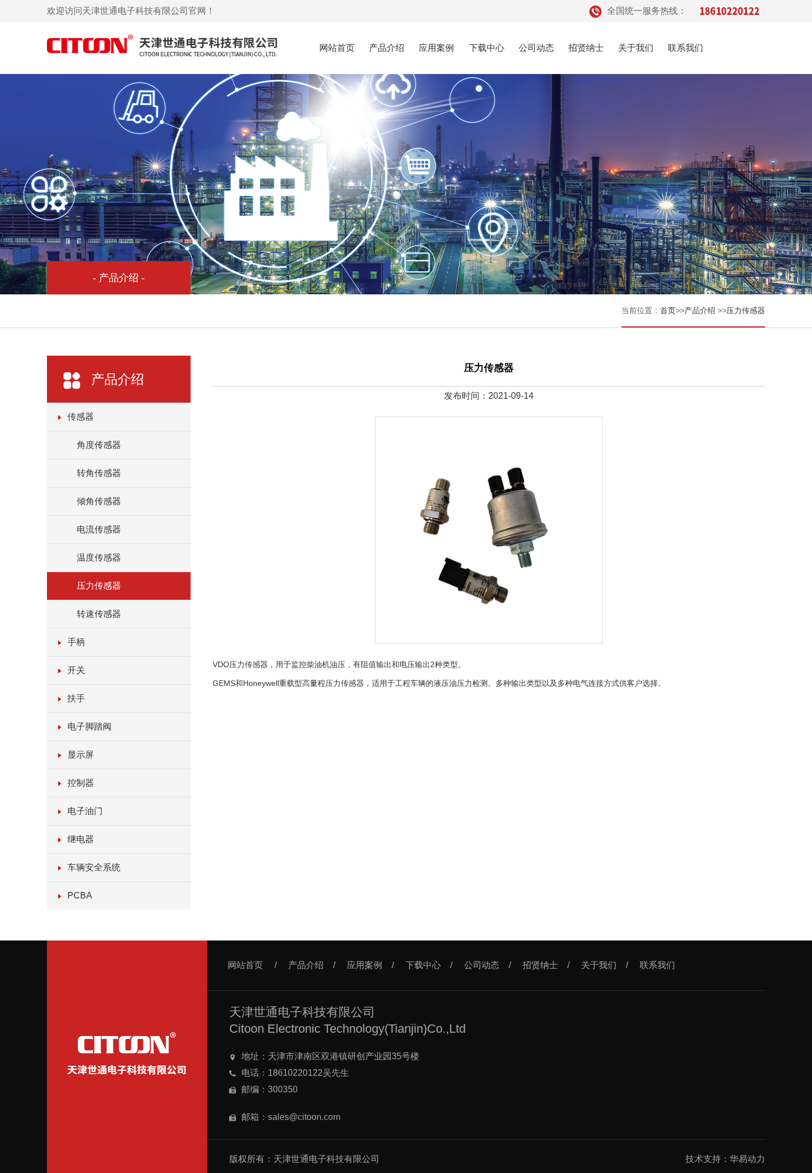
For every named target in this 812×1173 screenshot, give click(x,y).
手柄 (76, 642)
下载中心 (486, 47)
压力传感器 (745, 310)
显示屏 (80, 754)
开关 (76, 670)
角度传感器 (99, 445)
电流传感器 (99, 529)
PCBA (79, 895)
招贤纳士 (586, 47)
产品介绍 (386, 47)
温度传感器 (99, 557)
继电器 (80, 839)
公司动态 (536, 47)
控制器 (80, 783)
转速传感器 (99, 614)
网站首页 (337, 47)
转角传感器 (99, 473)
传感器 (80, 416)
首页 (668, 310)
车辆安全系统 (93, 867)
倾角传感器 (99, 501)
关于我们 (635, 47)
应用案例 (436, 47)
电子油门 (85, 811)
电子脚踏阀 (89, 726)
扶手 (76, 698)
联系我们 (685, 47)
